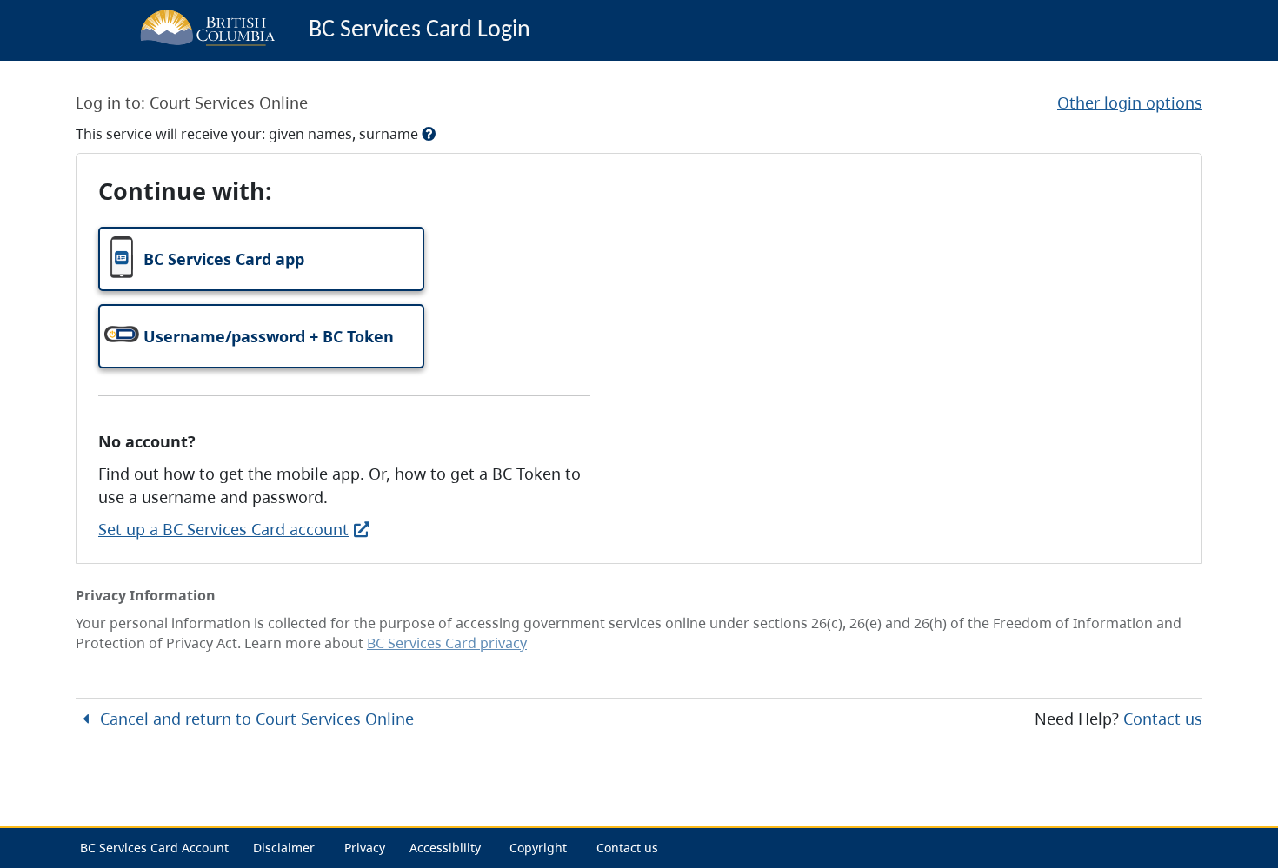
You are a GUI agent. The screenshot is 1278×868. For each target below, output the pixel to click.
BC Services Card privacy (447, 643)
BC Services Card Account (154, 847)
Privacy (364, 847)
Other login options (1129, 102)
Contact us (1162, 718)
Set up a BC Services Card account (223, 529)
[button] (261, 259)
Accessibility (445, 847)
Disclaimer (284, 847)
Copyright (538, 847)
